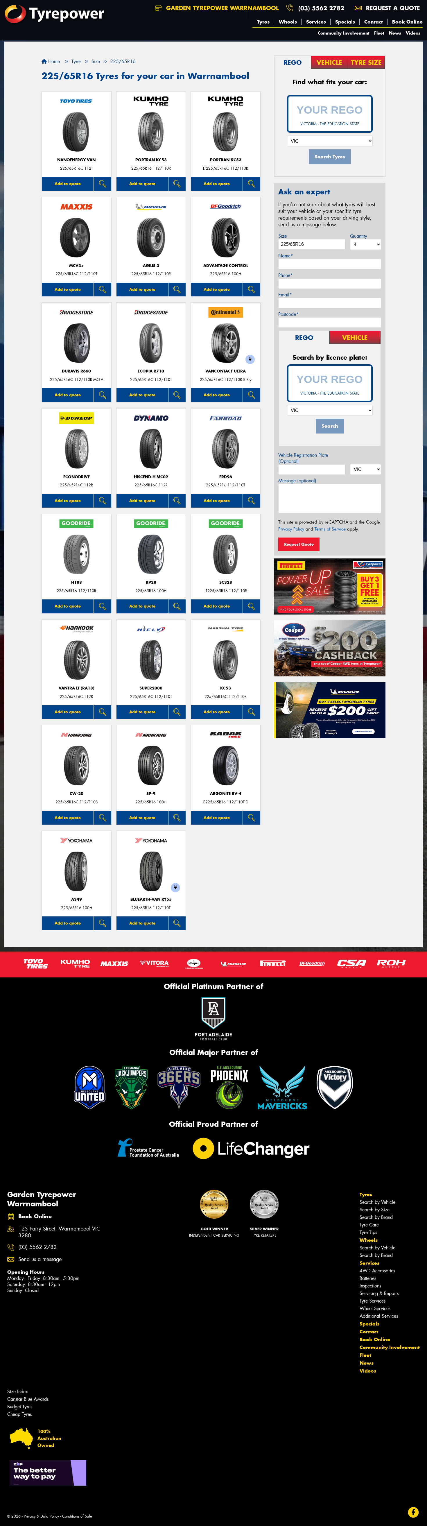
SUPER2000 (150, 688)
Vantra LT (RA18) (76, 688)
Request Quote (299, 544)
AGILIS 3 (151, 265)
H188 (76, 582)
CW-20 (76, 793)
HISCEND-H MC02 (151, 476)
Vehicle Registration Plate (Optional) (303, 458)
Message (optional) (297, 481)
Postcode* (288, 314)
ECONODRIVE (76, 476)
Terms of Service (330, 529)
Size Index (17, 1392)
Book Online (407, 22)
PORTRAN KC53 (151, 159)
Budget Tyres (19, 1407)
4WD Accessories (377, 1271)
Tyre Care (369, 1225)
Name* (285, 256)
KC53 (225, 688)
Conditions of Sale (77, 1516)
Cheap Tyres (19, 1414)
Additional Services (379, 1316)
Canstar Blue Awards (28, 1399)
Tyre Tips (368, 1232)
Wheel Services (375, 1308)
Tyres (263, 22)
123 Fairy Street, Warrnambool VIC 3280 (59, 1232)
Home (53, 61)
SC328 (225, 582)
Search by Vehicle (377, 1202)
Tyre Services (372, 1301)
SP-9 (150, 793)
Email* (285, 295)
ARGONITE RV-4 (225, 793)
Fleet (379, 33)
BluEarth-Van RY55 (151, 899)
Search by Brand (376, 1217)
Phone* (285, 275)
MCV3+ (76, 265)
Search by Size (375, 1210)
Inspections (370, 1286)
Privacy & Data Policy (41, 1516)
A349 (76, 899)
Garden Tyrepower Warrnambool (221, 8)
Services (316, 22)
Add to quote (68, 183)
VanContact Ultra (225, 371)
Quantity (358, 236)
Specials (345, 22)
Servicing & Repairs (379, 1293)
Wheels (288, 22)
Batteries (368, 1278)
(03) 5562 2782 (321, 8)
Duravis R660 (76, 371)
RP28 (151, 582)
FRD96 (225, 476)
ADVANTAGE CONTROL (225, 265)
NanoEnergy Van (76, 159)
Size (282, 236)
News (395, 33)
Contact (373, 22)
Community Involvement (343, 33)
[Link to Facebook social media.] (413, 1512)
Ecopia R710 (151, 371)
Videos (413, 33)
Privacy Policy (291, 529)
